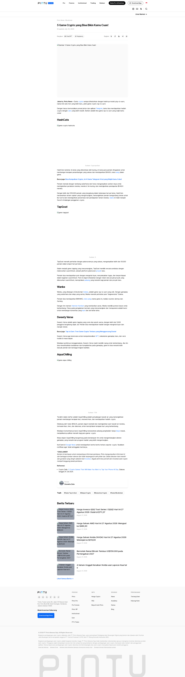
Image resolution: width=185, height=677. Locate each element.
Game (112, 198)
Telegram (99, 108)
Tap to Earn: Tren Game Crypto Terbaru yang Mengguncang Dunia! (91, 331)
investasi (87, 459)
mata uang (87, 299)
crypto (80, 101)
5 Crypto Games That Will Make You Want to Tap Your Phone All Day (93, 469)
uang (117, 172)
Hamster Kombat (78, 306)
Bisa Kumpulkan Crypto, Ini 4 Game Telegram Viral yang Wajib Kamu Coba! (93, 179)
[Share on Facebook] (115, 36)
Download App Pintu (46, 615)
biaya (118, 431)
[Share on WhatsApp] (126, 36)
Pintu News (60, 20)
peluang (87, 280)
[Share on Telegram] (122, 36)
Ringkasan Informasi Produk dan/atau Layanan (105, 647)
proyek (98, 271)
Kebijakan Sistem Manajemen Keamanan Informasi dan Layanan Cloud (76, 647)
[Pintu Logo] (46, 3)
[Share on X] (111, 36)
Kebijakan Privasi (54, 647)
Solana (85, 292)
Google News (71, 445)
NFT (97, 336)
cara (69, 111)
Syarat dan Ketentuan (43, 647)
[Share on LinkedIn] (119, 36)
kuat (83, 310)
